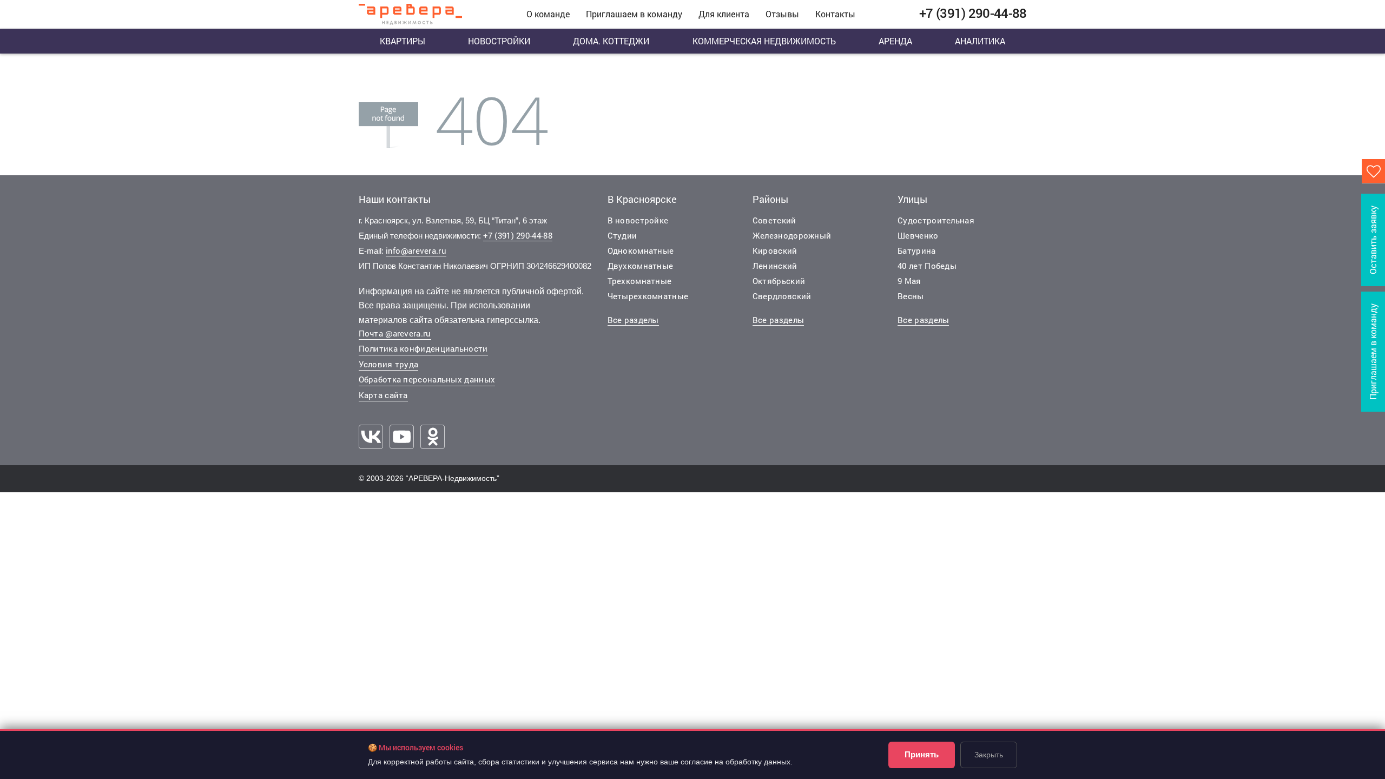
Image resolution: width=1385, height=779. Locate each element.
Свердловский (782, 296)
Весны (911, 296)
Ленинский (775, 265)
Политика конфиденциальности (423, 348)
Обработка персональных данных (427, 379)
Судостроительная (936, 220)
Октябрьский (779, 280)
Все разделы (633, 319)
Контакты (835, 13)
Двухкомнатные (641, 265)
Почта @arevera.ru (395, 333)
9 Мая (909, 280)
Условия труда (389, 364)
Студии (622, 235)
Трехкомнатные (640, 280)
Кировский (775, 250)
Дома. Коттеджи (611, 41)
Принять (922, 754)
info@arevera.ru (416, 250)
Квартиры (402, 41)
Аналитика (980, 41)
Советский (774, 220)
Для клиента (723, 13)
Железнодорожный (792, 235)
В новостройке (638, 220)
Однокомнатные (641, 250)
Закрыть (988, 754)
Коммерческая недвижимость (764, 41)
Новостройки (499, 41)
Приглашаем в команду (634, 13)
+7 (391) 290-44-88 (517, 235)
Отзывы (782, 13)
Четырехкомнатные (648, 296)
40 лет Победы (927, 265)
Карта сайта (383, 395)
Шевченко (918, 235)
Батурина (916, 250)
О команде (548, 13)
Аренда (895, 41)
